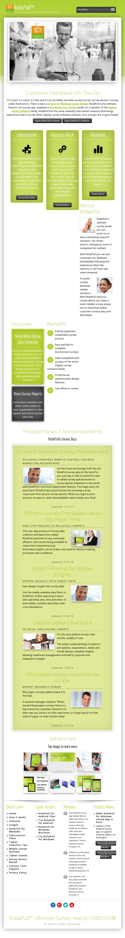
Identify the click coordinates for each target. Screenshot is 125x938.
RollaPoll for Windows (17, 830)
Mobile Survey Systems (18, 850)
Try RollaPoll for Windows (46, 838)
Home (13, 813)
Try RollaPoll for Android (46, 821)
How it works (17, 817)
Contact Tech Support (18, 867)
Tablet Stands (18, 855)
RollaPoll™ (24, 7)
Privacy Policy (18, 872)
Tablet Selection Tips (18, 843)
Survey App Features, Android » (107, 845)
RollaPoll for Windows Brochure (46, 829)
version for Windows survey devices (67, 103)
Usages (13, 824)
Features (14, 821)
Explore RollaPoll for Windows (77, 121)
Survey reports (98, 194)
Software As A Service (64, 107)
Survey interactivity (26, 197)
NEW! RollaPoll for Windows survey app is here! (105, 818)
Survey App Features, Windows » (107, 854)
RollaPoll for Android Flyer (47, 815)
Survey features (62, 205)
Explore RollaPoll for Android (47, 121)
